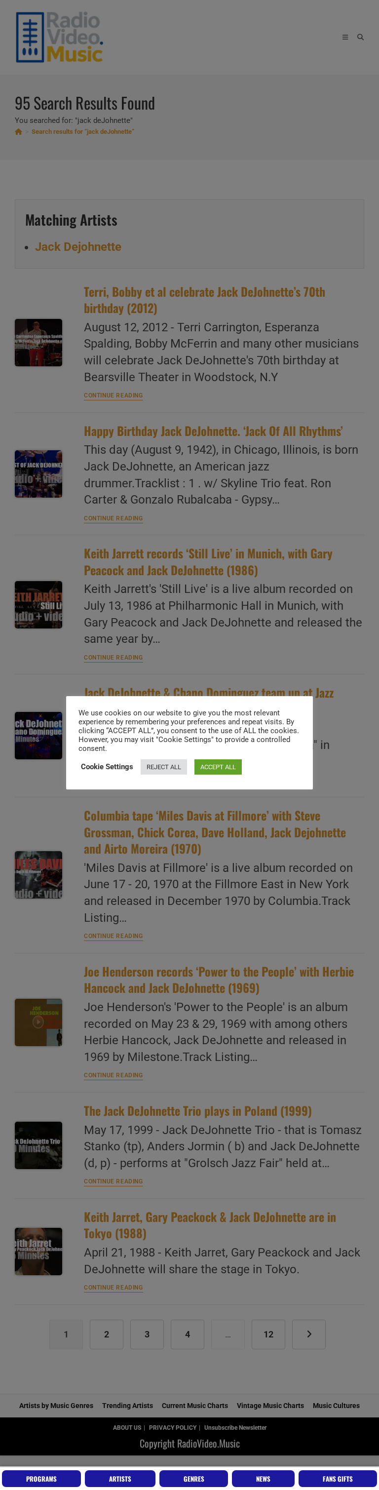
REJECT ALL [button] (164, 767)
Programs (41, 1479)
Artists (120, 1479)
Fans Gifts (338, 1479)
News (263, 1479)
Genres (194, 1479)
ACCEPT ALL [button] (218, 767)
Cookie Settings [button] (107, 766)
